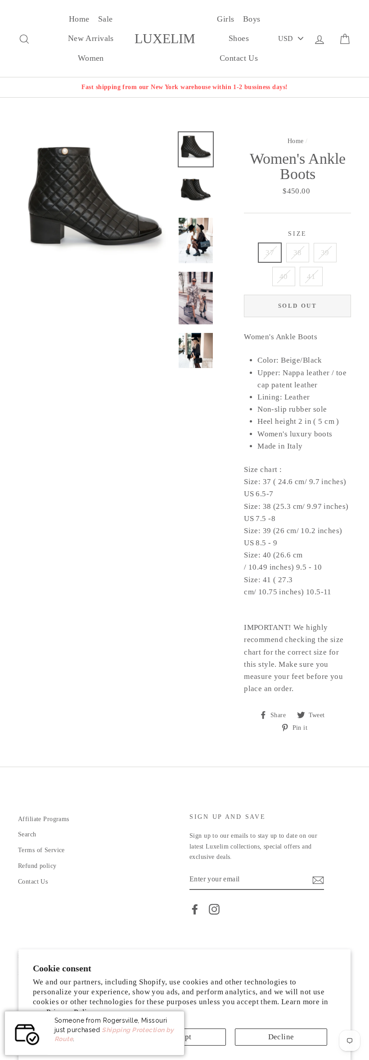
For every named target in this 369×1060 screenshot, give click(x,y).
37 (270, 252)
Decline (281, 1037)
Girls (225, 18)
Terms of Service (41, 849)
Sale (105, 18)
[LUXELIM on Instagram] (214, 909)
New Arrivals (91, 38)
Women (91, 58)
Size (297, 233)
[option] (184, 87)
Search (27, 834)
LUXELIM (165, 38)
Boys (252, 18)
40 (283, 276)
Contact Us (239, 58)
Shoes (239, 38)
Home (79, 18)
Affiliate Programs (43, 818)
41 (311, 276)
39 (325, 252)
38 (297, 252)
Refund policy (37, 865)
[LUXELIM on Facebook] (194, 909)
